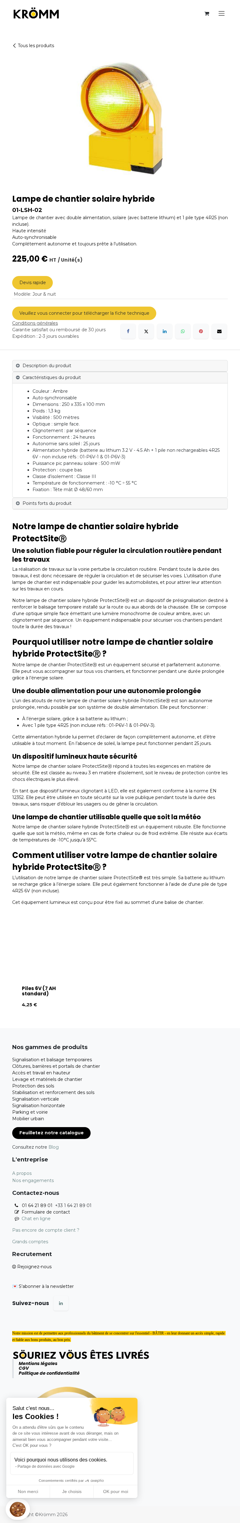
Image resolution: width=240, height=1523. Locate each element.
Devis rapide (32, 282)
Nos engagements (33, 1180)
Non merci (28, 1491)
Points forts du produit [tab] (47, 503)
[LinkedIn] (164, 331)
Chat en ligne (36, 1218)
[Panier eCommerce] (206, 13)
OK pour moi (115, 1491)
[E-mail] (219, 331)
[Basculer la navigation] (221, 13)
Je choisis (72, 1491)
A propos (22, 1173)
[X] (146, 331)
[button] (18, 1509)
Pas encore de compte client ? (45, 1230)
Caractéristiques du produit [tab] (51, 377)
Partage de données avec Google (46, 1466)
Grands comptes (30, 1242)
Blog (53, 1147)
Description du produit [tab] (46, 365)
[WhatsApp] (182, 331)
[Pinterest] (200, 331)
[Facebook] (128, 331)
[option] (120, 973)
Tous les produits (36, 45)
